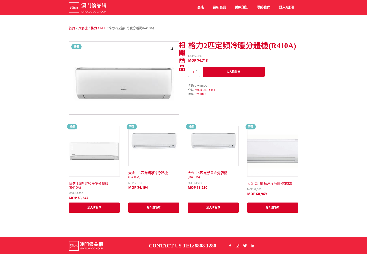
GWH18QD (201, 94)
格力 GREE (98, 28)
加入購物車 (233, 72)
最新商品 (219, 7)
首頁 (72, 28)
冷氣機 (83, 28)
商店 (200, 7)
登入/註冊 (286, 7)
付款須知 (241, 7)
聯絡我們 (263, 7)
